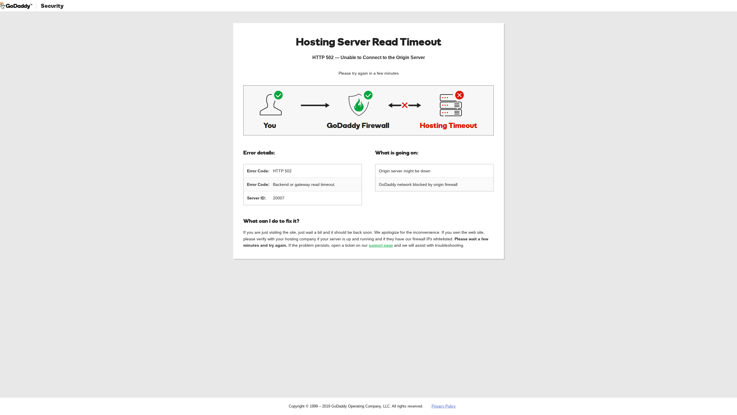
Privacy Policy (444, 406)
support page (381, 245)
